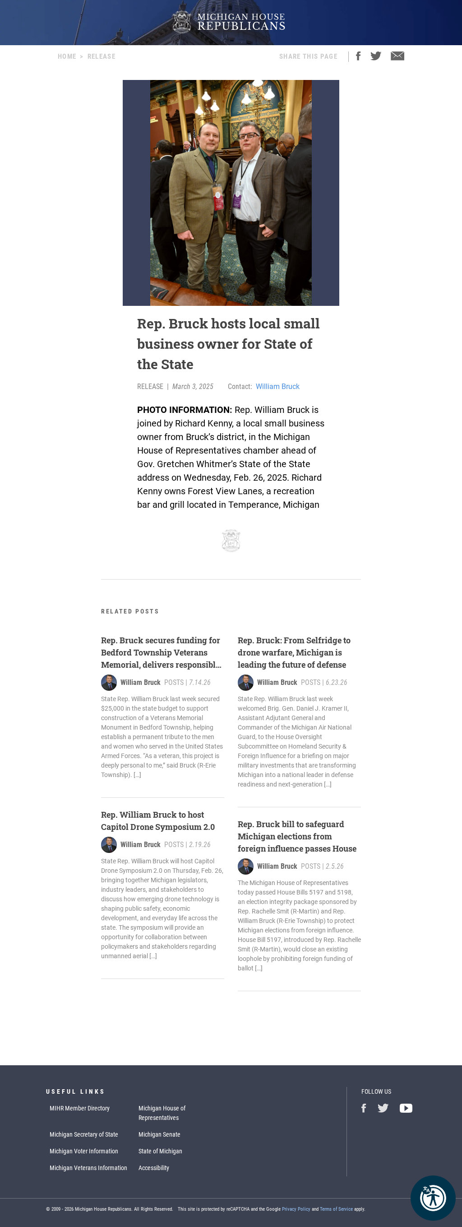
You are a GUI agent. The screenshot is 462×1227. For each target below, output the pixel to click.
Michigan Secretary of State (84, 1134)
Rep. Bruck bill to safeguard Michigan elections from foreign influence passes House (297, 836)
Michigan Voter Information (84, 1151)
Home (67, 56)
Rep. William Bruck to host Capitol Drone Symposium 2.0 (158, 820)
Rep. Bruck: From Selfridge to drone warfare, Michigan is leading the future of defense (294, 652)
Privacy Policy (296, 1209)
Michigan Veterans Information (88, 1167)
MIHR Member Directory (80, 1108)
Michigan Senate (159, 1134)
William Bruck (278, 386)
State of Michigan (160, 1151)
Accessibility (154, 1167)
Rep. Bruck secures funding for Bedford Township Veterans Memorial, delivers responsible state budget (160, 653)
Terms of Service (336, 1209)
